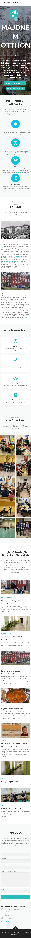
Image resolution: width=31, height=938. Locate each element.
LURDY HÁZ (18, 172)
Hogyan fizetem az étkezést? (12, 708)
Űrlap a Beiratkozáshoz (15, 88)
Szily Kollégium (9, 2)
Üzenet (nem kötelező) (8, 871)
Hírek (10, 597)
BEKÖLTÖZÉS (4, 597)
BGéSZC (10, 296)
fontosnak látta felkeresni (12, 261)
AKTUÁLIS (4, 633)
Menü (28, 3)
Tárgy (3, 865)
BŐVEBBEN (26, 317)
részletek (4, 248)
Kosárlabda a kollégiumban (12, 808)
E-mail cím (4, 858)
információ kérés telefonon (15, 83)
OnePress (23, 932)
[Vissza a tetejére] (15, 928)
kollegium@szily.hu (9, 921)
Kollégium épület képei (10, 781)
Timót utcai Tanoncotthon (13, 256)
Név (2, 852)
